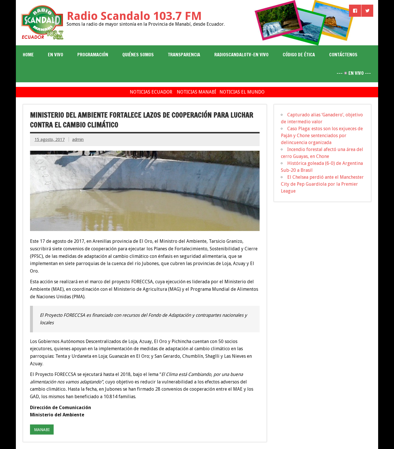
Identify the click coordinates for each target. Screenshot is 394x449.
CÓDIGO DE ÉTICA (299, 54)
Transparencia (184, 54)
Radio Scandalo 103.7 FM (134, 16)
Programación (92, 54)
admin (78, 139)
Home (28, 54)
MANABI (42, 429)
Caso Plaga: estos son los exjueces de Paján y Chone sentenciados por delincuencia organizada (322, 135)
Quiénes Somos (138, 54)
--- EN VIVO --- (354, 73)
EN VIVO (55, 54)
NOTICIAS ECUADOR (151, 92)
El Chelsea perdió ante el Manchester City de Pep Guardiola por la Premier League (322, 184)
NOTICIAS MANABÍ (196, 92)
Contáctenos (343, 54)
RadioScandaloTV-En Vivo (241, 54)
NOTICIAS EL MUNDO (241, 92)
